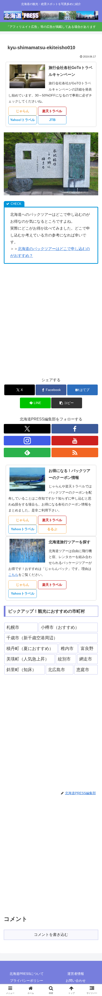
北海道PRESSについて (26, 974)
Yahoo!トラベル (22, 120)
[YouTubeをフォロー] (74, 440)
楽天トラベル (52, 111)
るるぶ (52, 529)
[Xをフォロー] (27, 428)
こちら (13, 575)
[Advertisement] (51, 320)
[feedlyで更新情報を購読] (27, 452)
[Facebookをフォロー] (74, 428)
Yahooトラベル (22, 529)
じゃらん (22, 111)
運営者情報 (75, 974)
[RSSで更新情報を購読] (74, 452)
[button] (66, 403)
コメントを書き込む (51, 935)
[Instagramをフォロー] (27, 440)
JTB (52, 120)
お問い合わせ (76, 980)
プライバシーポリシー (26, 980)
